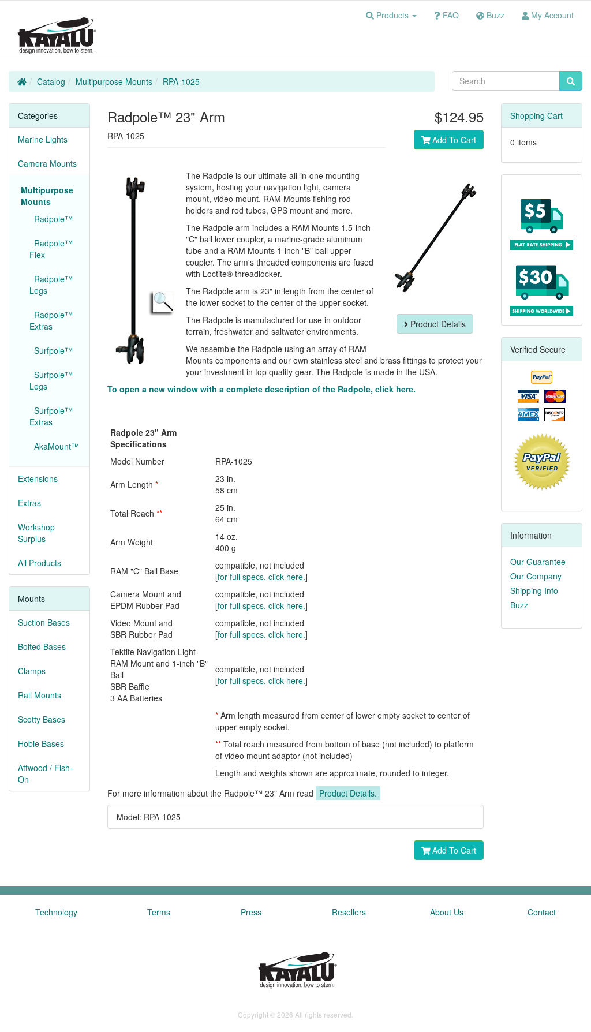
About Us (446, 912)
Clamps (32, 670)
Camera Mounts (47, 163)
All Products (39, 563)
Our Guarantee (538, 561)
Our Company (536, 576)
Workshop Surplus (36, 532)
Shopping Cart (536, 115)
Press (251, 912)
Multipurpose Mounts (114, 81)
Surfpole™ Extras (51, 416)
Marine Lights (43, 139)
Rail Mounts (39, 695)
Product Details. (348, 793)
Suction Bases (44, 622)
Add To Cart (453, 139)
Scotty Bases (41, 719)
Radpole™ (51, 219)
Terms (158, 912)
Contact (542, 912)
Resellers (349, 912)
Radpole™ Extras (51, 320)
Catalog (51, 81)
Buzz (519, 605)
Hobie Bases (41, 743)
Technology (56, 912)
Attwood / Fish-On (45, 773)
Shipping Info (534, 590)
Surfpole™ (51, 350)
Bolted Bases (42, 646)
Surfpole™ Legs (51, 380)
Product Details (437, 324)
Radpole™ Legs (51, 284)
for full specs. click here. (261, 576)
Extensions (38, 478)
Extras (29, 502)
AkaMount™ (54, 446)
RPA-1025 (181, 81)
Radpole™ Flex (51, 248)
